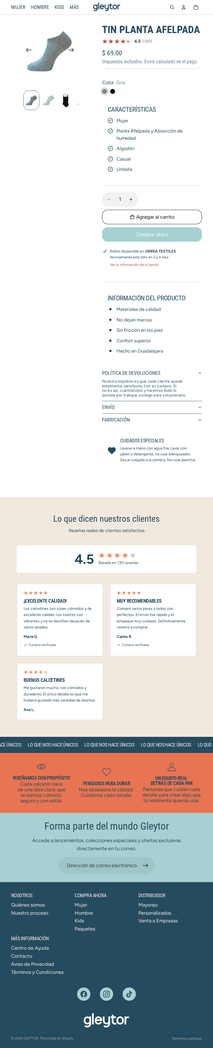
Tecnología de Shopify (56, 1038)
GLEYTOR (31, 1038)
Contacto (21, 956)
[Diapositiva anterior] (27, 51)
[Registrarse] (145, 865)
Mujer (81, 905)
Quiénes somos (28, 905)
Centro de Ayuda (30, 948)
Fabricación (116, 420)
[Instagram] (106, 994)
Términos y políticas (187, 1038)
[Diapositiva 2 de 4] (48, 100)
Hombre (84, 913)
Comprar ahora (152, 234)
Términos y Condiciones (37, 972)
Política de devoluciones (131, 373)
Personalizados (154, 913)
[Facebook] (83, 994)
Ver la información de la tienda (134, 265)
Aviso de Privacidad (32, 964)
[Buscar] (172, 7)
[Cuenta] (184, 7)
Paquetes (85, 929)
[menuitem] (74, 7)
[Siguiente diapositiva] (73, 51)
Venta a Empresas (158, 921)
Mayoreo (148, 905)
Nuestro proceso (29, 913)
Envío (108, 407)
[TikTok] (129, 994)
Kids (79, 921)
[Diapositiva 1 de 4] (31, 100)
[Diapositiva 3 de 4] (65, 100)
